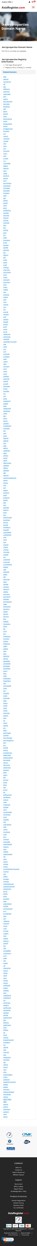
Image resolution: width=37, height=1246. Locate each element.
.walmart (6, 1080)
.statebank (7, 995)
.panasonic (7, 889)
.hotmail (6, 223)
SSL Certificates (19, 1208)
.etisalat (6, 599)
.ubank (5, 1047)
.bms (5, 512)
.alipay (5, 468)
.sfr (4, 966)
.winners (6, 1089)
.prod (5, 332)
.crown (5, 158)
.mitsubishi (7, 825)
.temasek (6, 386)
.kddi (5, 238)
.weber (5, 1084)
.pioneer (6, 899)
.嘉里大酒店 (7, 1099)
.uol (4, 396)
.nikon (5, 862)
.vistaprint (7, 401)
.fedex (5, 612)
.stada (5, 988)
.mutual (6, 839)
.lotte (5, 260)
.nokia (5, 867)
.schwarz (6, 357)
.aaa (4, 433)
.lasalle (5, 248)
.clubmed (6, 560)
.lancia (5, 763)
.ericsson (6, 594)
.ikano (5, 703)
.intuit (5, 711)
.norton (6, 872)
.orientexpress (8, 884)
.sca (4, 349)
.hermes (6, 215)
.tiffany (5, 1030)
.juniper (6, 735)
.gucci (5, 671)
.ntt (4, 309)
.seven (5, 963)
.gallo (5, 646)
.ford (5, 631)
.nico (5, 302)
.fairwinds (6, 607)
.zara (5, 1114)
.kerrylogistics (8, 740)
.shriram (6, 366)
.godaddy (6, 661)
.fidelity (5, 621)
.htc (4, 691)
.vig (4, 1062)
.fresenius (6, 636)
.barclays (6, 104)
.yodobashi (7, 426)
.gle (4, 198)
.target (5, 1015)
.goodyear (7, 664)
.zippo (5, 1117)
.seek (5, 958)
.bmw (5, 121)
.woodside (7, 1094)
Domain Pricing (18, 1203)
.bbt (4, 503)
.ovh (4, 317)
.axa (4, 96)
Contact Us (18, 1170)
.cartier (5, 141)
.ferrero (6, 617)
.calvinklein (7, 532)
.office (5, 876)
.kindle (5, 748)
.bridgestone (8, 129)
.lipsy (5, 785)
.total (5, 1035)
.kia (4, 745)
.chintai (5, 550)
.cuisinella (6, 163)
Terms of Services (13, 1235)
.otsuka (6, 314)
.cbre (5, 540)
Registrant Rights (25, 1233)
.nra (4, 307)
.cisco (5, 153)
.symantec (7, 1010)
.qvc (4, 919)
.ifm (4, 228)
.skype (5, 980)
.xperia (5, 1104)
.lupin (5, 262)
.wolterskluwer (8, 1092)
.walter (5, 404)
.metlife (6, 820)
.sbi (4, 946)
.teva (5, 1027)
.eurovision (7, 183)
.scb (4, 352)
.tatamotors (7, 1018)
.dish (5, 582)
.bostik (5, 525)
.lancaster (6, 760)
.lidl (4, 257)
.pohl (5, 327)
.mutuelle (6, 842)
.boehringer (7, 517)
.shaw (5, 973)
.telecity (6, 1023)
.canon (5, 136)
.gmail (5, 203)
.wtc (4, 416)
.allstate (6, 470)
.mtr (4, 837)
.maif (5, 265)
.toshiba (6, 391)
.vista (5, 399)
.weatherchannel (9, 1082)
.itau (4, 718)
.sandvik (6, 339)
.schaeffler (7, 951)
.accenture (7, 82)
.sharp (5, 971)
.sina (5, 978)
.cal (4, 134)
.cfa (4, 149)
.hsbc (5, 688)
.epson (5, 178)
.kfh (4, 743)
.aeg (4, 446)
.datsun (6, 168)
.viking (5, 1065)
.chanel (5, 545)
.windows (6, 411)
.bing (5, 116)
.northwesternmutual (11, 869)
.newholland (7, 854)
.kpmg (5, 750)
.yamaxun (6, 1109)
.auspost (6, 498)
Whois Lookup (18, 1186)
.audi (5, 495)
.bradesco (6, 527)
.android (6, 92)
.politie (5, 906)
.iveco (5, 723)
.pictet (5, 324)
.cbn (4, 144)
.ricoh (5, 926)
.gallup (5, 649)
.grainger (6, 666)
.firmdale (6, 188)
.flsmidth (6, 191)
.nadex (5, 290)
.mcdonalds (7, 812)
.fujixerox (6, 644)
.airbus (5, 456)
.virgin (5, 1067)
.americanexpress (9, 478)
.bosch (5, 522)
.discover (6, 579)
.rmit (5, 929)
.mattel (5, 807)
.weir (5, 406)
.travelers (6, 1042)
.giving (5, 659)
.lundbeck (6, 797)
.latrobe (6, 250)
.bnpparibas (7, 124)
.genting (6, 656)
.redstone (6, 334)
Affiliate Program (18, 1175)
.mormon (6, 282)
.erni (4, 181)
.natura (5, 847)
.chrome (6, 151)
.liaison (5, 255)
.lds (4, 253)
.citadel (5, 555)
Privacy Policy (25, 1235)
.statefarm (7, 998)
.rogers (5, 933)
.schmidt (6, 354)
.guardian (6, 668)
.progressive (7, 909)
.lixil (4, 787)
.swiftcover (7, 1008)
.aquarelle (6, 94)
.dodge (5, 584)
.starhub (6, 379)
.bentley (6, 508)
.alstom (6, 475)
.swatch (6, 1005)
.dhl (4, 577)
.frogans (6, 193)
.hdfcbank (7, 678)
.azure (5, 99)
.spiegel (6, 376)
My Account (18, 1184)
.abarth (5, 438)
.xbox (5, 418)
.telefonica (7, 1025)
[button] (7, 2)
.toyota (5, 1037)
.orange (6, 881)
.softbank (6, 985)
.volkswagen (7, 1075)
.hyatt (5, 696)
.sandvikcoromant (10, 342)
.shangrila (6, 968)
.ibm (4, 225)
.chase (5, 547)
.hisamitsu (7, 681)
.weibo (5, 1087)
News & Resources (18, 1172)
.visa (4, 1070)
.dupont (6, 589)
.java (4, 233)
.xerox (5, 421)
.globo (5, 200)
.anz (4, 485)
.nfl (4, 857)
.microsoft (7, 272)
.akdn (5, 460)
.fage (5, 604)
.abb (4, 77)
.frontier (6, 639)
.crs (4, 161)
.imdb (5, 706)
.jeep (5, 730)
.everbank (6, 186)
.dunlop (6, 587)
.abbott (5, 79)
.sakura (6, 941)
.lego (5, 772)
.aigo (5, 453)
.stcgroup (6, 1003)
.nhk (4, 300)
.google (6, 213)
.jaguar (5, 725)
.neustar (6, 295)
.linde (5, 782)
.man (5, 802)
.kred (5, 243)
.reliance (6, 921)
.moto (5, 829)
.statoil (5, 381)
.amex (5, 480)
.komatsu (6, 240)
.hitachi (5, 218)
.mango (6, 267)
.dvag (5, 173)
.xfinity (5, 1097)
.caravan (6, 139)
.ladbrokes (7, 755)
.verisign (6, 1060)
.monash (6, 280)
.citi (4, 557)
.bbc (4, 109)
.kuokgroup (7, 753)
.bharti (5, 114)
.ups (4, 1055)
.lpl (4, 792)
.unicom (6, 1052)
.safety (5, 938)
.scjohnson (7, 953)
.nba (4, 849)
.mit (4, 822)
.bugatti (6, 530)
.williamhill (7, 408)
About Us (18, 1167)
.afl (4, 84)
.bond (5, 126)
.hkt (4, 683)
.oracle (5, 312)
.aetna (5, 448)
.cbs (4, 542)
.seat (5, 359)
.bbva (5, 111)
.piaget (5, 322)
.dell (4, 569)
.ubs (4, 1050)
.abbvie (5, 441)
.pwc (5, 916)
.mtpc (5, 287)
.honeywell (7, 686)
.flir (4, 629)
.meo (5, 817)
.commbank (7, 564)
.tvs (4, 1045)
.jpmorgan (7, 733)
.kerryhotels (7, 738)
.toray (5, 389)
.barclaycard (7, 101)
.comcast (6, 562)
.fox (4, 634)
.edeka (5, 592)
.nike (5, 859)
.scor (5, 956)
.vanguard (7, 1057)
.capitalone (7, 535)
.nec (4, 292)
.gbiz (5, 196)
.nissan (5, 304)
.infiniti (5, 230)
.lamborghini (8, 758)
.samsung (6, 337)
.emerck (6, 176)
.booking (6, 520)
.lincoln (5, 780)
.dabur (5, 166)
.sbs (4, 948)
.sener (5, 361)
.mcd (5, 810)
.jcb (4, 235)
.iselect (5, 716)
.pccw (5, 891)
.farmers (6, 609)
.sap (4, 344)
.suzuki (5, 384)
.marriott (6, 270)
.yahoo (5, 1107)
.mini (5, 275)
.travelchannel (8, 1040)
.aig (4, 87)
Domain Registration (18, 1200)
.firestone (6, 624)
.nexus (5, 297)
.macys (5, 800)
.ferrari (5, 614)
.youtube (6, 428)
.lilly (4, 777)
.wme (5, 413)
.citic (4, 156)
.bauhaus (6, 106)
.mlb (4, 827)
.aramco (6, 493)
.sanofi (5, 943)
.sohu (5, 371)
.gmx (5, 208)
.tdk (4, 1020)
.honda (5, 220)
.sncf (5, 369)
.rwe (4, 936)
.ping (5, 896)
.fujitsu (5, 641)
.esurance (6, 597)
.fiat (4, 619)
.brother (6, 131)
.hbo (4, 673)
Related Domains (10, 72)
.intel (5, 708)
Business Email (18, 1205)
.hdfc (5, 676)
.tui (4, 394)
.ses (4, 961)
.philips (5, 319)
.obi (4, 874)
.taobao (6, 1013)
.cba (4, 537)
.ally (4, 473)
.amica (5, 483)
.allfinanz (6, 89)
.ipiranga (6, 713)
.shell (5, 976)
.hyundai (6, 698)
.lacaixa (5, 245)
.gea (4, 654)
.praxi (5, 329)
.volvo (5, 1077)
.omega (6, 879)
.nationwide (7, 844)
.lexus (5, 775)
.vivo (4, 1072)
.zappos (6, 1112)
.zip (4, 431)
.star (4, 993)
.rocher (5, 931)
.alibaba (6, 465)
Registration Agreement (10, 1233)
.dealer (5, 567)
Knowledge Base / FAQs (18, 1191)
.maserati (6, 805)
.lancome (6, 765)
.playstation (7, 904)
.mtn (5, 285)
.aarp (5, 436)
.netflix (5, 852)
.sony (5, 374)
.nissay (5, 864)
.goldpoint (7, 210)
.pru (4, 911)
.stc (4, 1000)
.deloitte (6, 572)
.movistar (6, 832)
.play (5, 901)
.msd (5, 834)
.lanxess (6, 770)
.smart (5, 983)
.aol (4, 488)
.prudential (7, 914)
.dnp (4, 171)
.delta (5, 574)
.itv (4, 721)
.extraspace (7, 602)
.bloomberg (7, 119)
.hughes (6, 693)
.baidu (5, 500)
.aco (4, 443)
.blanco (5, 510)
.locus (5, 790)
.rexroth (6, 923)
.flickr (5, 626)
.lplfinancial (7, 795)
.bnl (4, 515)
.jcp (4, 728)
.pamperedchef (9, 886)
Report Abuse (18, 1189)
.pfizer (5, 894)
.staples (6, 990)
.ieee (5, 701)
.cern (5, 146)
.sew (4, 364)
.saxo (5, 347)
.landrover (7, 768)
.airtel (5, 458)
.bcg (4, 505)
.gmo (5, 205)
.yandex (6, 423)
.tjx (4, 1033)
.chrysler (6, 552)
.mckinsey (6, 815)
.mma (5, 277)
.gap (4, 651)
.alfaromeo (7, 463)
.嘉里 (5, 1102)
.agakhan (6, 451)
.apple (5, 490)
